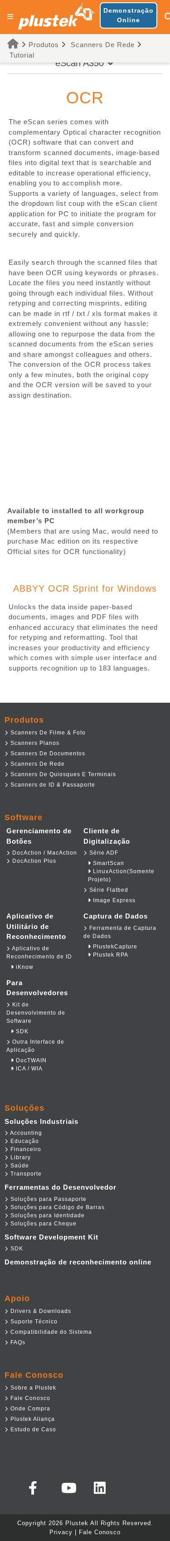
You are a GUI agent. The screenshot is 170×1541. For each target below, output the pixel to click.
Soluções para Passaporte (48, 1199)
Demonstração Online (128, 15)
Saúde (19, 1165)
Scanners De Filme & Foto (47, 732)
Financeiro (25, 1149)
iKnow (24, 967)
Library (20, 1157)
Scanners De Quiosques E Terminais (62, 774)
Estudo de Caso (32, 1429)
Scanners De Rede (103, 45)
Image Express (113, 900)
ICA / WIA (28, 1068)
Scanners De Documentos (47, 753)
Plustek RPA (109, 955)
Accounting (25, 1133)
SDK (21, 1031)
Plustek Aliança (32, 1419)
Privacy (61, 1532)
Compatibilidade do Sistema (50, 1332)
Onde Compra (29, 1408)
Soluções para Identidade (47, 1215)
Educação (24, 1141)
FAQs (17, 1342)
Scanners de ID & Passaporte (52, 785)
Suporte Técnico (33, 1321)
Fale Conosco (29, 1398)
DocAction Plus (33, 861)
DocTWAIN (30, 1060)
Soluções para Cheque (43, 1223)
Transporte (25, 1174)
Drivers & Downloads (40, 1311)
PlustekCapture (114, 946)
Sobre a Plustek (32, 1388)
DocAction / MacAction (43, 853)
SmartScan (107, 863)
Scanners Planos (34, 743)
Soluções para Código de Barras (57, 1207)
